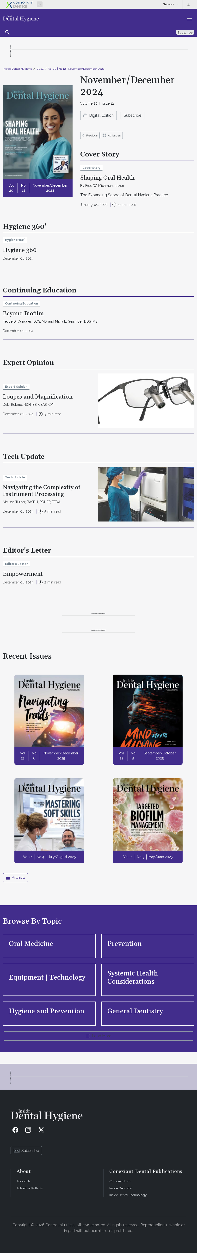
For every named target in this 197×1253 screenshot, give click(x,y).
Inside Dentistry (120, 1188)
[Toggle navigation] (189, 18)
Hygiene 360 (20, 250)
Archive (18, 877)
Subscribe (132, 115)
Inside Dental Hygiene (17, 68)
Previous (92, 135)
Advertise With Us (30, 1188)
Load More (101, 1036)
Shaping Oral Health (107, 178)
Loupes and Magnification (38, 396)
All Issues (114, 135)
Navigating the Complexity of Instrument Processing (41, 491)
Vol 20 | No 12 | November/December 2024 (76, 68)
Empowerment (23, 574)
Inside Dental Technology (128, 1195)
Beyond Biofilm (23, 313)
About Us (23, 1181)
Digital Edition (101, 115)
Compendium (119, 1181)
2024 (40, 68)
